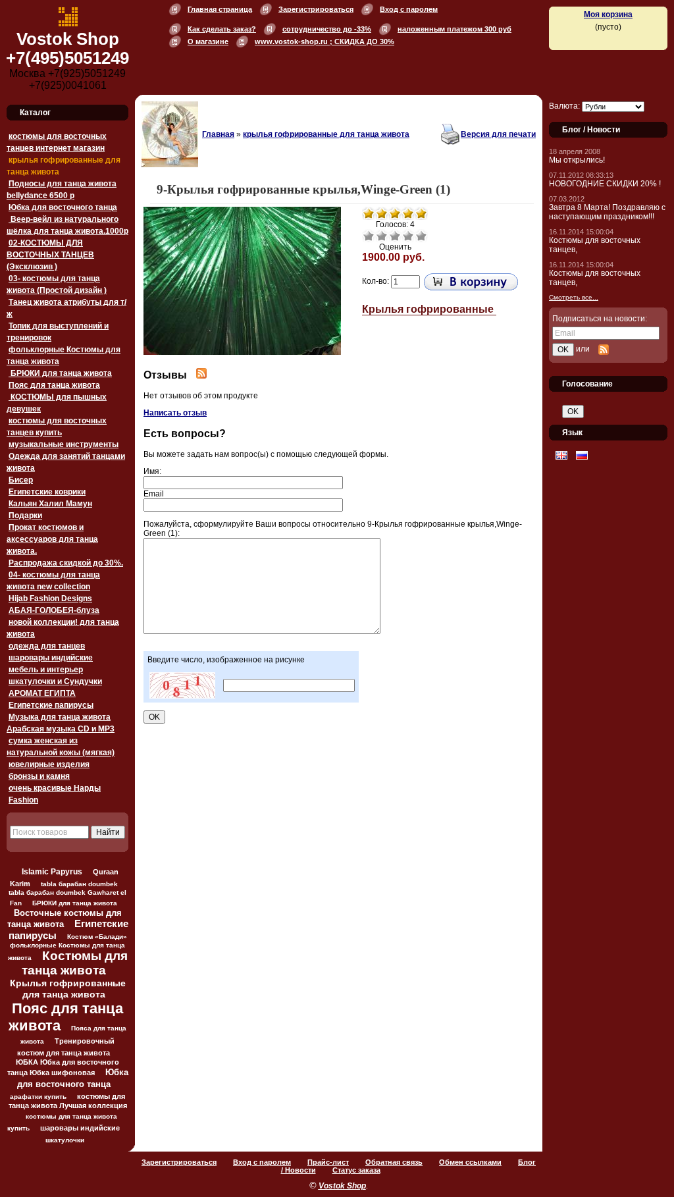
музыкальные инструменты (63, 444)
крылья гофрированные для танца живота (326, 134)
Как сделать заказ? (222, 29)
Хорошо (408, 235)
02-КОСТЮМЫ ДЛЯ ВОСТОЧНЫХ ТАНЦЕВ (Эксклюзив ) (50, 254)
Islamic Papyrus (52, 871)
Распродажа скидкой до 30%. (66, 563)
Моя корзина (608, 14)
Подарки (25, 515)
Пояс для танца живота (54, 385)
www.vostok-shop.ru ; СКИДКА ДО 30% (324, 41)
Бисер (21, 480)
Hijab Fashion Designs (50, 598)
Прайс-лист (328, 1162)
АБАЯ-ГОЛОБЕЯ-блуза (54, 610)
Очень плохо (368, 235)
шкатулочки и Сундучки (55, 681)
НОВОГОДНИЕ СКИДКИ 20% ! (605, 183)
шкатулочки (64, 1140)
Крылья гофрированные (429, 309)
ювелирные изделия (49, 764)
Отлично (421, 235)
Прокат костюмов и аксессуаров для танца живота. (52, 539)
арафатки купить (38, 1096)
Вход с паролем (409, 9)
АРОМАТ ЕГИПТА (42, 693)
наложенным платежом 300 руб (454, 29)
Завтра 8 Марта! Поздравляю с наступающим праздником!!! (607, 212)
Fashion (23, 800)
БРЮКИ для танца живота (60, 373)
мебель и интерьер (46, 669)
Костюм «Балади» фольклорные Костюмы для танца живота (67, 947)
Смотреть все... (573, 297)
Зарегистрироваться (315, 9)
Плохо (381, 235)
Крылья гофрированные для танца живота (68, 988)
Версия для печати (498, 134)
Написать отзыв (175, 412)
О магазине (208, 41)
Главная (218, 134)
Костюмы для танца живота (75, 963)
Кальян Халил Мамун (50, 503)
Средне (395, 235)
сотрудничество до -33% (326, 29)
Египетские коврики (47, 491)
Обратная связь (394, 1162)
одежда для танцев (47, 646)
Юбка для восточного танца (63, 207)
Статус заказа (356, 1170)
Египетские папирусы (51, 705)
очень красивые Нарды (55, 788)
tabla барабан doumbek (79, 884)
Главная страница (220, 9)
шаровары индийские (51, 657)
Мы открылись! (577, 160)
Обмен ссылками (470, 1162)
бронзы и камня (39, 776)
